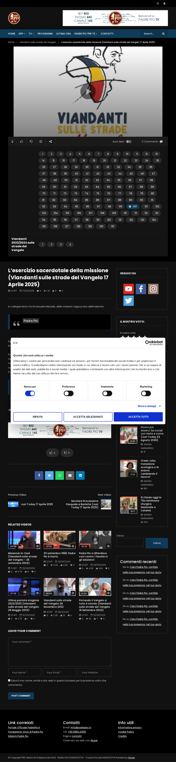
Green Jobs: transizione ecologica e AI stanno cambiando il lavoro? (150, 469)
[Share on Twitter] (49, 475)
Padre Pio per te (84, 33)
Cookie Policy (126, 732)
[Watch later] (157, 3)
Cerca (120, 535)
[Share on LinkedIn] (80, 475)
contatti (77, 736)
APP (21, 33)
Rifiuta (38, 416)
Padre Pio (31, 321)
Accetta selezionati (88, 416)
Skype (94, 740)
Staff (14, 290)
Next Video (104, 495)
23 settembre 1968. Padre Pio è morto (59, 555)
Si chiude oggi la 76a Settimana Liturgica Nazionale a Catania (151, 504)
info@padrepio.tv (81, 727)
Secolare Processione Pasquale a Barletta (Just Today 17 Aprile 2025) (82, 504)
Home (11, 33)
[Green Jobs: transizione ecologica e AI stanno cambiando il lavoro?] (128, 468)
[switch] (69, 393)
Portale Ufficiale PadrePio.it (24, 727)
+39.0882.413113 (77, 732)
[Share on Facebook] (39, 475)
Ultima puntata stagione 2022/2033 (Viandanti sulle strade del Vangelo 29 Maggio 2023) (23, 605)
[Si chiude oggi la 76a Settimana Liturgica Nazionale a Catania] (128, 505)
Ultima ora (63, 33)
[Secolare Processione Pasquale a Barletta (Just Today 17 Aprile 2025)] (106, 504)
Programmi (45, 33)
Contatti (107, 33)
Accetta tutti (138, 416)
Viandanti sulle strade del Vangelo (38, 42)
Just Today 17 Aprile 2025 (37, 504)
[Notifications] (164, 3)
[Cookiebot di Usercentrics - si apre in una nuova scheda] (148, 342)
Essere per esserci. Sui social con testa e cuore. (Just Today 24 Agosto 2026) (152, 433)
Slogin (131, 757)
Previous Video (17, 495)
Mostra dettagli (147, 406)
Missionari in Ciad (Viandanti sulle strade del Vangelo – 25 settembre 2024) (22, 558)
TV (30, 33)
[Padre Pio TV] (14, 18)
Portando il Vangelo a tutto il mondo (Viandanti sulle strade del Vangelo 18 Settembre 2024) (95, 605)
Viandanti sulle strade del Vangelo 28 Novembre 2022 (57, 604)
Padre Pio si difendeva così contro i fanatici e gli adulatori (93, 557)
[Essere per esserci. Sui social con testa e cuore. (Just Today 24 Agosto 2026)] (128, 435)
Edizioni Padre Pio (18, 736)
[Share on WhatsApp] (59, 475)
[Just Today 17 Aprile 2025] (13, 504)
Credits (122, 736)
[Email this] (70, 475)
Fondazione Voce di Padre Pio (25, 732)
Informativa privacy (130, 727)
